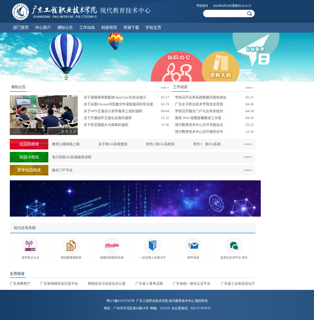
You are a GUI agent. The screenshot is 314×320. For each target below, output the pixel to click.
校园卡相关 (29, 157)
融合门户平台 (62, 170)
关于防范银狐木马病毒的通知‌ (106, 125)
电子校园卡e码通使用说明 (71, 157)
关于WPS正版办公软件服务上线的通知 (113, 111)
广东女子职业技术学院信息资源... (200, 104)
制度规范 (109, 27)
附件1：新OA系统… (208, 144)
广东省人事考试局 (149, 283)
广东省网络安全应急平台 (59, 283)
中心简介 (43, 27)
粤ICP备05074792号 (120, 301)
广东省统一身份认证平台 (191, 283)
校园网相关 (29, 144)
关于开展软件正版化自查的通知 (108, 118)
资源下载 (131, 27)
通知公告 (65, 27)
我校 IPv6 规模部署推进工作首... (199, 118)
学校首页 (202, 6)
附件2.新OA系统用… (162, 144)
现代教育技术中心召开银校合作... (200, 132)
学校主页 (153, 27)
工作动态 (87, 27)
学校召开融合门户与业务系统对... (200, 111)
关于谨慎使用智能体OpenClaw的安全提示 (115, 97)
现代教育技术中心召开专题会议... (200, 125)
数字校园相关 (29, 170)
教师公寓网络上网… (67, 144)
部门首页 (21, 27)
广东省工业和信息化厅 (238, 283)
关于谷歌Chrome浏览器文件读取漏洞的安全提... (120, 104)
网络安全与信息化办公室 (107, 283)
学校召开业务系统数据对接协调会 (200, 97)
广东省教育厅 (20, 283)
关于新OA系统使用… (114, 144)
